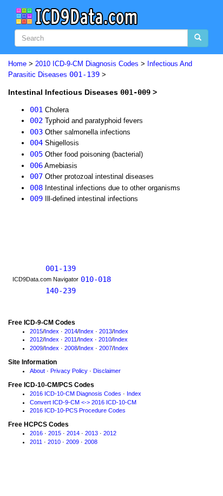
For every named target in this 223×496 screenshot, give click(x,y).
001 (36, 109)
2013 (105, 331)
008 (36, 187)
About (37, 371)
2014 (70, 331)
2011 (70, 339)
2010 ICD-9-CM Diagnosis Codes (87, 64)
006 (36, 165)
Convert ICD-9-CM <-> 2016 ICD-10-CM (83, 402)
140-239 (60, 290)
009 (36, 198)
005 (36, 154)
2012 (36, 339)
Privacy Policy (69, 371)
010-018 (96, 279)
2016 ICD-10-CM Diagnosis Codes (75, 393)
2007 (105, 348)
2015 (36, 331)
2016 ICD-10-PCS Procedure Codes (78, 410)
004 (36, 142)
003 (36, 131)
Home (17, 64)
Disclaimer (107, 371)
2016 (36, 433)
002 (36, 120)
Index (51, 331)
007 (36, 176)
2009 (36, 348)
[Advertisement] (94, 227)
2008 (70, 348)
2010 (105, 339)
